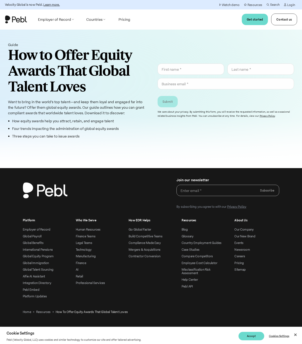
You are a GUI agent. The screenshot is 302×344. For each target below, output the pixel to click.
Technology (84, 249)
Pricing (239, 263)
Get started (255, 19)
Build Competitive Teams (146, 236)
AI (77, 269)
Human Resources (88, 229)
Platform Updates (35, 296)
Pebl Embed (31, 289)
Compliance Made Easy (145, 243)
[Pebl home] (45, 190)
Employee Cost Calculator (199, 263)
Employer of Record (36, 229)
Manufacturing (86, 256)
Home (27, 312)
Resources (43, 312)
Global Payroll (32, 236)
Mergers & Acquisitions (144, 249)
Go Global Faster (140, 229)
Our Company (244, 229)
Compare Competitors (197, 256)
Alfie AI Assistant (34, 276)
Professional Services (90, 283)
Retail (79, 276)
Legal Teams (84, 243)
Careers (239, 256)
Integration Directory (37, 283)
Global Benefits (33, 243)
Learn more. (51, 5)
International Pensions (38, 249)
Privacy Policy (267, 116)
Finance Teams (86, 236)
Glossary (188, 236)
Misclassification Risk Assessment (196, 271)
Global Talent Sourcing (38, 269)
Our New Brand (244, 236)
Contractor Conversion (144, 256)
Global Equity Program (38, 256)
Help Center (190, 279)
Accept (251, 336)
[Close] (295, 334)
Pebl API (187, 286)
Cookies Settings (279, 336)
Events (238, 243)
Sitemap (240, 269)
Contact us (284, 19)
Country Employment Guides (202, 243)
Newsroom (242, 249)
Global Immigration (36, 263)
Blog (185, 229)
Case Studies (190, 249)
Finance (81, 263)
